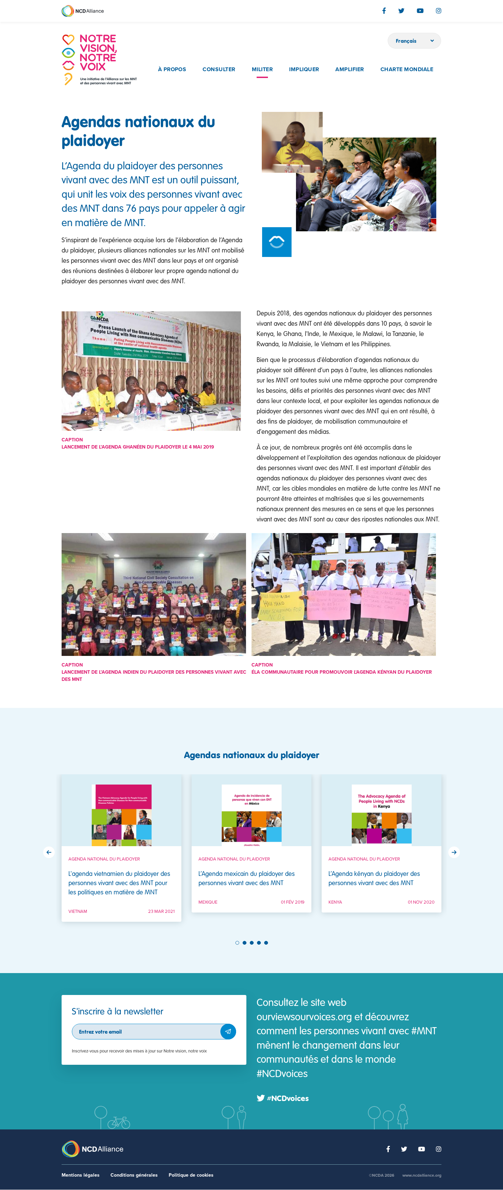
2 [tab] (245, 943)
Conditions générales (134, 1175)
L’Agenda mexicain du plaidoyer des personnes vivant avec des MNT (246, 878)
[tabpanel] (121, 853)
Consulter (219, 69)
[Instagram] (438, 11)
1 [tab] (237, 943)
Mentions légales (81, 1175)
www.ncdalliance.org (421, 1175)
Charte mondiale (407, 69)
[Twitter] (401, 11)
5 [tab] (267, 943)
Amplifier (349, 69)
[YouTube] (420, 11)
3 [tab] (253, 943)
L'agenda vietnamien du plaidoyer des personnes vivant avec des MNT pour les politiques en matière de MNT (119, 882)
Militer (262, 69)
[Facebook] (384, 11)
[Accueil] (99, 60)
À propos (172, 69)
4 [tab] (260, 943)
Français (406, 40)
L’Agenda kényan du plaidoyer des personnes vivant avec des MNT (374, 878)
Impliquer (304, 69)
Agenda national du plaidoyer (104, 859)
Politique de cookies (191, 1175)
